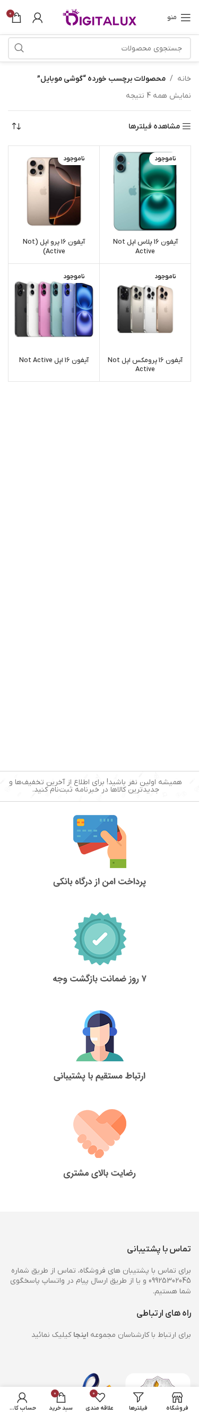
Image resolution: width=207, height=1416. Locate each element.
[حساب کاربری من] (37, 17)
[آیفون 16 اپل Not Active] (54, 309)
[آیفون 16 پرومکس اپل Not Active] (145, 309)
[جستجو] (19, 48)
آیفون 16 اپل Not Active (54, 360)
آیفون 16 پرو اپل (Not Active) (54, 247)
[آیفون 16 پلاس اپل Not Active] (145, 191)
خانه (184, 79)
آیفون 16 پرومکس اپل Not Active (145, 365)
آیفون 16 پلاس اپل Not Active (145, 247)
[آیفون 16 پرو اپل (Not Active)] (54, 191)
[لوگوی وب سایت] (100, 17)
